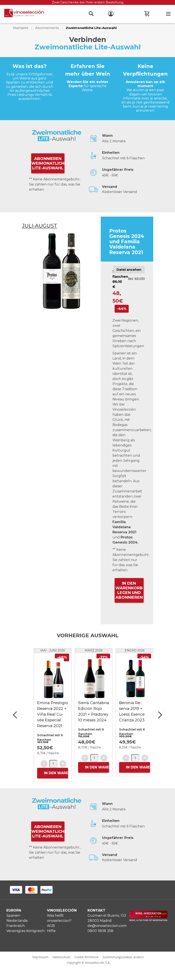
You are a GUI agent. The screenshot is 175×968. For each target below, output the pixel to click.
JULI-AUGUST (39, 226)
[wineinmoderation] (148, 920)
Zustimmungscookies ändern (123, 957)
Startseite (21, 28)
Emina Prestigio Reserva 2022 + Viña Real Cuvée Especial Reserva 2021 (52, 714)
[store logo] (22, 14)
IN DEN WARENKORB (56, 773)
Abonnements (47, 28)
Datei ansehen (129, 270)
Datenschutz (61, 957)
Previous (15, 715)
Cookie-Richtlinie (86, 957)
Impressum (40, 957)
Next (159, 715)
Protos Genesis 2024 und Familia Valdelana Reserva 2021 (126, 241)
